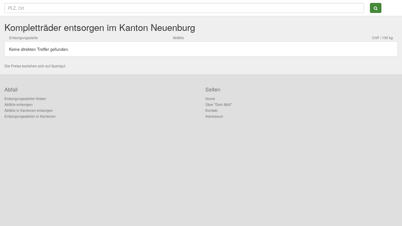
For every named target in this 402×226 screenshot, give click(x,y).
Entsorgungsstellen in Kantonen (30, 116)
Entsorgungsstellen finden (25, 98)
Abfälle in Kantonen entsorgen (28, 110)
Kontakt (211, 110)
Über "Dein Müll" (218, 104)
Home (210, 98)
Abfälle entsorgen (18, 104)
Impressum (214, 116)
